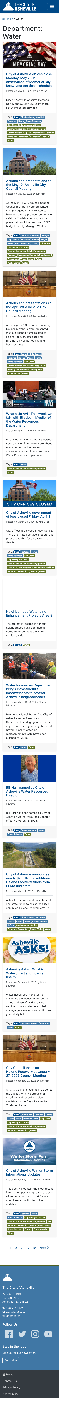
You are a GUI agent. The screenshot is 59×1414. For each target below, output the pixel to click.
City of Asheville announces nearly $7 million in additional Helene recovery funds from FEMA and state (28, 880)
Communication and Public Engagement (27, 129)
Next (43, 1247)
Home (9, 1374)
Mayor (44, 239)
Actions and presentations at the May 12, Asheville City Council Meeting (28, 185)
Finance (11, 255)
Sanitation (35, 136)
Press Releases (33, 121)
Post (16, 117)
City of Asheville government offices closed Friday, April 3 (28, 514)
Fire (49, 1221)
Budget (45, 235)
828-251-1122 (14, 1308)
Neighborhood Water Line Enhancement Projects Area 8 (29, 613)
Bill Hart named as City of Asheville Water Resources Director (27, 791)
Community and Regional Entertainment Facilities (31, 133)
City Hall (40, 117)
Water (10, 140)
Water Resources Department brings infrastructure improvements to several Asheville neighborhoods (29, 691)
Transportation (41, 1229)
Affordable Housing (30, 235)
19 (34, 1247)
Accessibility (10, 1394)
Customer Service (29, 1023)
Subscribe (11, 1360)
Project (17, 645)
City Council (13, 239)
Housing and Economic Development (34, 255)
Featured (12, 121)
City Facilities (27, 117)
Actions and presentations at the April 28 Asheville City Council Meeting (28, 307)
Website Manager (16, 1312)
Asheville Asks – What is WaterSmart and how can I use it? (26, 973)
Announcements (28, 830)
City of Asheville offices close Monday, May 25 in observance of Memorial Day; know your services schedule (29, 80)
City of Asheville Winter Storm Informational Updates (29, 1172)
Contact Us (13, 1316)
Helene (35, 239)
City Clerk (12, 125)
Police (38, 259)
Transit (45, 136)
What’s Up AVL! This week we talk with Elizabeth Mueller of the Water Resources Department (29, 419)
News (21, 121)
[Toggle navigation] (51, 6)
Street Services (15, 1229)
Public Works (14, 263)
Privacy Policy (11, 1387)
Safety (35, 243)
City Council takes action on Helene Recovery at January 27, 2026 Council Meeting (28, 1071)
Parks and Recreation (18, 136)
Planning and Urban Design (20, 259)
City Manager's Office (29, 125)
